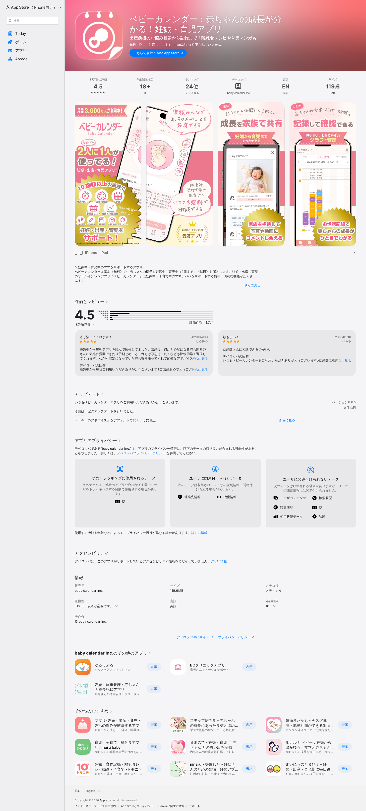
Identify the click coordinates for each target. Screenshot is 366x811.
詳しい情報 (199, 533)
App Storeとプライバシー (137, 806)
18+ (268, 606)
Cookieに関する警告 (171, 806)
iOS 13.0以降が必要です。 (94, 606)
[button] (32, 33)
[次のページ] (361, 174)
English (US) (93, 791)
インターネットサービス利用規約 (95, 806)
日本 (77, 791)
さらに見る (252, 285)
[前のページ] (69, 174)
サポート (194, 806)
